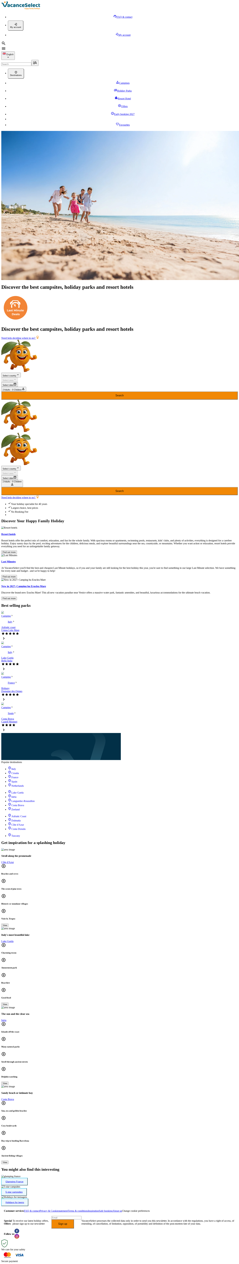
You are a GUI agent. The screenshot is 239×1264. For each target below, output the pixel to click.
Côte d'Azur (7, 862)
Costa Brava (7, 718)
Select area (8, 380)
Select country (9, 375)
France (11, 682)
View (5, 925)
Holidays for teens (15, 1202)
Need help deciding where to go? (18, 338)
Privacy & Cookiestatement (54, 1210)
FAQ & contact (32, 1210)
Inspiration (93, 1210)
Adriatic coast (8, 627)
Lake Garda (7, 657)
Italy (10, 621)
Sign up (62, 1223)
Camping (6, 616)
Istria (3, 1020)
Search (119, 395)
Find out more (9, 552)
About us (117, 1210)
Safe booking (106, 1210)
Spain (11, 713)
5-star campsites (14, 1192)
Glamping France (14, 1181)
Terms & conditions (78, 1210)
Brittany (5, 688)
